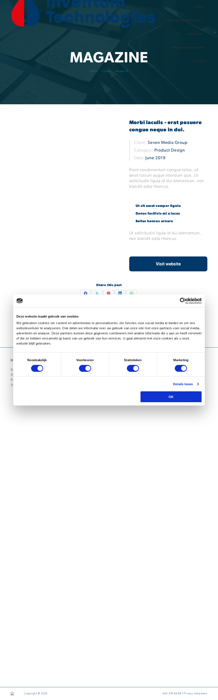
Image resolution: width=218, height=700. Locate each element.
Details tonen (183, 384)
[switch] (85, 368)
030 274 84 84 (172, 693)
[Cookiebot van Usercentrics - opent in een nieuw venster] (183, 301)
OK (171, 397)
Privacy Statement (195, 693)
